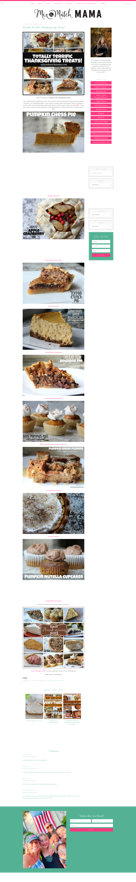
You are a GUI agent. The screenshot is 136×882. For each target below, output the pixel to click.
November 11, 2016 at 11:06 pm (30, 792)
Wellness (101, 113)
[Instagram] (131, 1)
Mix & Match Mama (68, 14)
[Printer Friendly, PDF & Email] (25, 678)
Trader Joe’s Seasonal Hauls (101, 134)
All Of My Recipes (27, 24)
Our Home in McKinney (101, 130)
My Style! (101, 117)
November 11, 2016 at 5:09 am (30, 756)
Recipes (101, 222)
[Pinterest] (129, 1)
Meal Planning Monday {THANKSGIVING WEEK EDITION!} (72, 722)
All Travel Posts (101, 109)
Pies (45, 680)
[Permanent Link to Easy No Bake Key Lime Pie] (34, 718)
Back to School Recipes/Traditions (101, 96)
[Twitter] (127, 1)
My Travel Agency (101, 83)
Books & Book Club (101, 138)
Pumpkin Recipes (51, 680)
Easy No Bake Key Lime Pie (34, 721)
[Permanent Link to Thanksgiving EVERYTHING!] (53, 718)
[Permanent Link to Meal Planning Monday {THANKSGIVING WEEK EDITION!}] (72, 718)
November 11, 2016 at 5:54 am (30, 780)
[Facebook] (125, 1)
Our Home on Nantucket (101, 126)
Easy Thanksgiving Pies (38, 671)
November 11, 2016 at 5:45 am (30, 768)
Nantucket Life (101, 91)
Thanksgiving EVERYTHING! (53, 721)
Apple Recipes (101, 101)
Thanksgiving (60, 680)
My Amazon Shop (101, 122)
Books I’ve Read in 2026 (101, 142)
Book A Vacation (101, 87)
